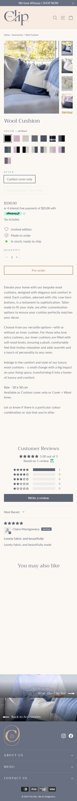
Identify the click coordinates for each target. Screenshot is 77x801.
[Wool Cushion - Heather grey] (19, 651)
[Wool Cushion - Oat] (14, 651)
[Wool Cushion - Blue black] (32, 651)
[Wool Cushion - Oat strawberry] (14, 655)
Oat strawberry (52, 149)
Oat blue (34, 149)
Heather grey (34, 138)
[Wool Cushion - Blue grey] (36, 651)
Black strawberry (17, 149)
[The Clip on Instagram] (63, 735)
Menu (9, 766)
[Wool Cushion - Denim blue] (23, 651)
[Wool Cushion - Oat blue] (6, 655)
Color (15, 131)
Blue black (61, 138)
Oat (25, 138)
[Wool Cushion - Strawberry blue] (19, 655)
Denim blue (43, 138)
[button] (21, 469)
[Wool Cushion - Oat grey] (10, 655)
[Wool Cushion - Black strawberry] (40, 651)
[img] (13, 523)
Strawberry (17, 138)
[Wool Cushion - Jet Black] (6, 651)
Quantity (12, 250)
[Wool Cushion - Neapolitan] (27, 651)
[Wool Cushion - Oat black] (45, 651)
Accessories (17, 35)
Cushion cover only (19, 179)
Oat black (25, 149)
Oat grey (43, 149)
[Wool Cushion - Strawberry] (10, 651)
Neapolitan (52, 138)
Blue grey (7, 149)
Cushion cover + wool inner (25, 190)
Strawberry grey (7, 160)
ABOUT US (13, 755)
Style (9, 172)
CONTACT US (15, 778)
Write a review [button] (38, 498)
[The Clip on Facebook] (71, 735)
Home (7, 35)
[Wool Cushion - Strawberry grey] (23, 655)
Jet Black (7, 138)
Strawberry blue (61, 149)
